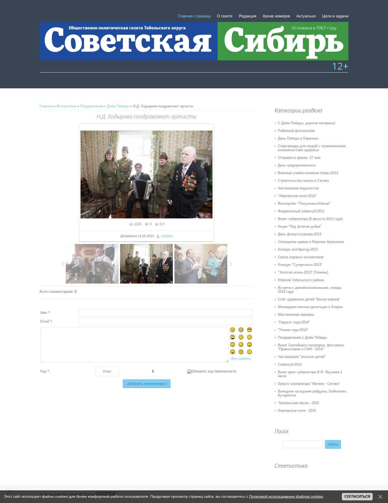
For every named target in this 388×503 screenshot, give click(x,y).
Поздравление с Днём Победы (104, 106)
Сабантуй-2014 (289, 364)
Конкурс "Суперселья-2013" (300, 265)
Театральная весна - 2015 (298, 403)
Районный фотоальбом (296, 131)
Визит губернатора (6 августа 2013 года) (310, 219)
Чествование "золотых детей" (302, 357)
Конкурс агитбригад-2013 (298, 249)
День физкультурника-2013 (299, 234)
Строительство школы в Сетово (303, 181)
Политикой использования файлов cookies (286, 496)
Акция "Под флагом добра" (299, 226)
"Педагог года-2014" (294, 322)
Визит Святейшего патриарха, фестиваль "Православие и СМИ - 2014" (311, 347)
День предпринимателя (296, 165)
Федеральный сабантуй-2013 (301, 211)
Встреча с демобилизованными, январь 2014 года (310, 290)
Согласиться (357, 497)
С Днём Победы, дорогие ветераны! (306, 123)
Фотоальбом (66, 106)
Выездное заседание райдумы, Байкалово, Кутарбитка (312, 393)
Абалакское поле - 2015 (297, 411)
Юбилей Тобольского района (301, 280)
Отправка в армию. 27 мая (299, 158)
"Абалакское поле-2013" (297, 196)
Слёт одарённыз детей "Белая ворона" (309, 299)
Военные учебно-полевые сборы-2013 (308, 173)
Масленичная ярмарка (296, 315)
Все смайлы (241, 359)
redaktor (167, 236)
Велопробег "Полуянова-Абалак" (304, 203)
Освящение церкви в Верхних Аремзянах (311, 242)
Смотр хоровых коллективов (301, 257)
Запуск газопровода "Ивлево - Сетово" (309, 384)
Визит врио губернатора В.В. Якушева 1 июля (310, 374)
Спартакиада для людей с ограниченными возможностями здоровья (312, 148)
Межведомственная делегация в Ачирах (310, 307)
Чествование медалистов (298, 188)
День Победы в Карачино (298, 138)
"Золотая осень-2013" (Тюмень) (303, 272)
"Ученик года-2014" (293, 330)
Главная (46, 106)
